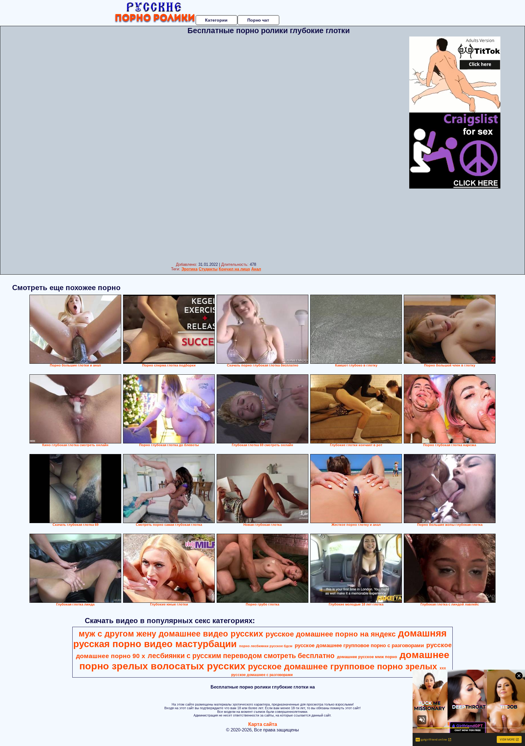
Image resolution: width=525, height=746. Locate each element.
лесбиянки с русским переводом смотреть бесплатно (241, 656)
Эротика (189, 269)
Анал (256, 269)
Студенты (208, 269)
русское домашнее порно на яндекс (331, 634)
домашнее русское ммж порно (367, 656)
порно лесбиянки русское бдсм (265, 646)
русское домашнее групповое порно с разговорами (359, 645)
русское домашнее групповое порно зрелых (342, 666)
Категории (216, 20)
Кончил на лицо (234, 269)
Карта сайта (262, 724)
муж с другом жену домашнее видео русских (171, 633)
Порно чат (258, 20)
